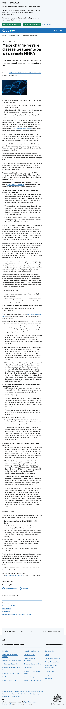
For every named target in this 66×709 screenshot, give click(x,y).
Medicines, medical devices (29, 35)
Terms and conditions (9, 694)
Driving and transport (9, 680)
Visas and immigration (31, 677)
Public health (6, 611)
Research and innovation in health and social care (16, 614)
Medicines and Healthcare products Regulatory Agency (25, 73)
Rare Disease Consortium (15, 185)
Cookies (16, 691)
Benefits (5, 651)
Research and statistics (52, 662)
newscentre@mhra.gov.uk (13, 575)
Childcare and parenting (10, 664)
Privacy (9, 691)
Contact (40, 691)
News (47, 655)
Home (4, 35)
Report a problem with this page (51, 631)
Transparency (49, 671)
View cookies (46, 24)
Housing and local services (32, 664)
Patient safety (6, 608)
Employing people (29, 655)
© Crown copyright (57, 704)
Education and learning (31, 651)
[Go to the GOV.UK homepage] (8, 30)
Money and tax (28, 668)
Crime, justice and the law (10, 673)
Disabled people (7, 677)
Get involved (49, 678)
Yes (23, 631)
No (33, 631)
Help (4, 691)
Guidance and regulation (53, 658)
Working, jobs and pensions (32, 680)
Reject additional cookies (32, 24)
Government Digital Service (11, 696)
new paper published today (22, 129)
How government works (52, 675)
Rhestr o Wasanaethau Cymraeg (28, 694)
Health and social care (14, 35)
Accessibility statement (28, 691)
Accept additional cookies (11, 24)
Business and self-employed (11, 660)
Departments (49, 651)
